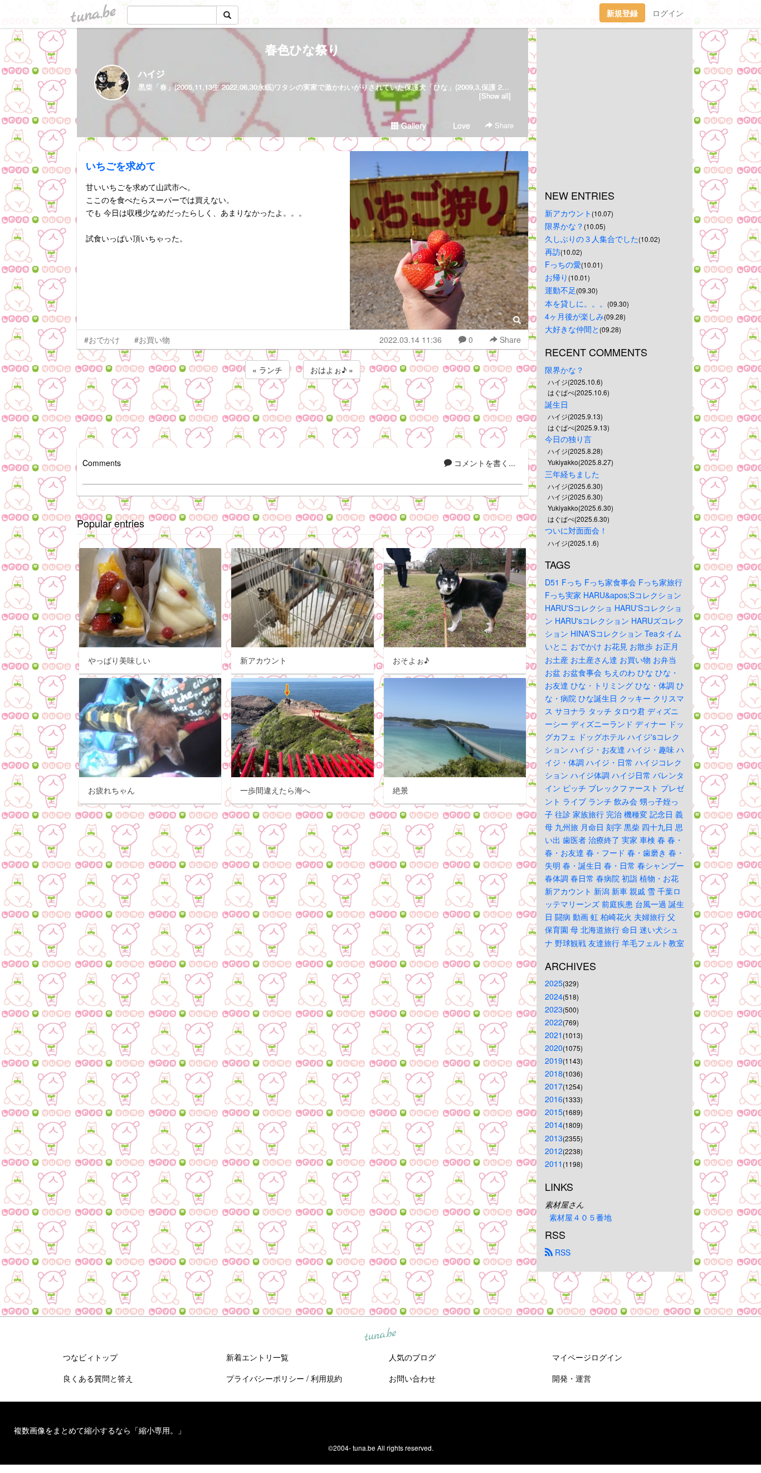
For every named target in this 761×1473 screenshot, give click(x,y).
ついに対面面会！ (576, 530)
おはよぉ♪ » (331, 369)
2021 (554, 1034)
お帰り (556, 277)
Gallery (412, 125)
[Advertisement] (302, 411)
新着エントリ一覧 (257, 1357)
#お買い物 (152, 339)
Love (460, 125)
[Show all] (495, 95)
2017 (554, 1086)
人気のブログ (412, 1357)
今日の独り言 (568, 438)
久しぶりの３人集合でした (591, 238)
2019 (554, 1060)
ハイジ (151, 73)
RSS (561, 1252)
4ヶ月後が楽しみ (574, 316)
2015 (554, 1111)
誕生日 (556, 404)
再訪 (552, 251)
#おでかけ (102, 339)
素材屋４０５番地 (580, 1217)
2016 (554, 1098)
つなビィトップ (90, 1357)
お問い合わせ (412, 1378)
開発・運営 (571, 1378)
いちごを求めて (121, 165)
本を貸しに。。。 (576, 303)
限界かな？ (564, 225)
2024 (554, 996)
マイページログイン (587, 1357)
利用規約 (326, 1378)
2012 (554, 1150)
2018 (554, 1073)
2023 (554, 1009)
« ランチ (267, 369)
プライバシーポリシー (265, 1378)
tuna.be (380, 1335)
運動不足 (560, 289)
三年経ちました (572, 473)
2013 (554, 1137)
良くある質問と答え (98, 1378)
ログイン (668, 12)
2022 (554, 1022)
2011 (554, 1163)
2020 (554, 1047)
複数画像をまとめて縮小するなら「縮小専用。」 (100, 1430)
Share (503, 125)
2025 (554, 983)
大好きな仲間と (572, 329)
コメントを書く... (483, 462)
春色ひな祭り (302, 49)
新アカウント (568, 213)
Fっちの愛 (563, 264)
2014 (554, 1124)
